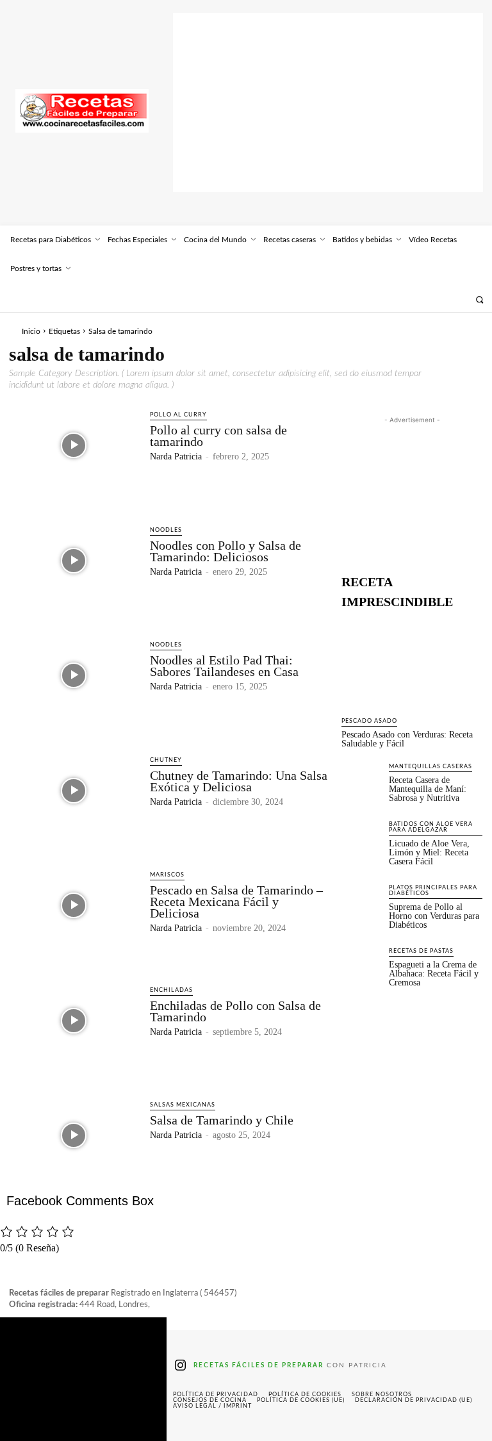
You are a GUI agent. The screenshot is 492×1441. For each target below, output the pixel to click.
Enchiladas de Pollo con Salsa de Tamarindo (235, 1011)
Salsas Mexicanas (182, 1105)
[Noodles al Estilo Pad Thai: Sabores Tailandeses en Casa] (73, 675)
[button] (479, 299)
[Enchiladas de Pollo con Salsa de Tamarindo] (73, 1020)
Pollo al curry (178, 415)
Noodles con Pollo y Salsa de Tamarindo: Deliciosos (225, 551)
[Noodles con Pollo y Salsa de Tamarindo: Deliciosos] (73, 560)
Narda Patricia (176, 456)
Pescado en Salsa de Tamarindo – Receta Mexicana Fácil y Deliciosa (236, 901)
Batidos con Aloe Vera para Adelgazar (431, 827)
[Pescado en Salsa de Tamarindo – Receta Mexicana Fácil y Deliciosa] (73, 905)
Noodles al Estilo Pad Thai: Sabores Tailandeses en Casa (224, 666)
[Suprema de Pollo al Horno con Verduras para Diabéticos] (361, 903)
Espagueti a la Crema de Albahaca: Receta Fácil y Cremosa (434, 973)
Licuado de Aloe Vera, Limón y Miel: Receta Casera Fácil (429, 852)
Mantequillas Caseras (430, 767)
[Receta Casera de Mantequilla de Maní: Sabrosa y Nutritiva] (361, 782)
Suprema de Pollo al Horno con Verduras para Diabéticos (434, 916)
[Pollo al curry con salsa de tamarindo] (73, 445)
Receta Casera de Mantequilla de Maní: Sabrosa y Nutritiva (427, 789)
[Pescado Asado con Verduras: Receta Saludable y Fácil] (411, 662)
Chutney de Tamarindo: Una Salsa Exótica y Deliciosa (238, 781)
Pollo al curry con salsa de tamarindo (218, 436)
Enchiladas (171, 990)
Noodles (166, 530)
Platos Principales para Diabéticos (433, 890)
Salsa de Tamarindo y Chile (221, 1120)
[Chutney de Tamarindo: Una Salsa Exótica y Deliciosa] (73, 790)
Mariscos (167, 875)
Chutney (166, 760)
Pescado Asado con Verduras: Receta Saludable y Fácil (407, 739)
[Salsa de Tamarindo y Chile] (73, 1135)
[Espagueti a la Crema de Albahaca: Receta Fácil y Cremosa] (361, 966)
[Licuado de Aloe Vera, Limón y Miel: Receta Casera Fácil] (361, 839)
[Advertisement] (328, 102)
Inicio (31, 331)
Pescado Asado (369, 721)
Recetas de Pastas (421, 951)
